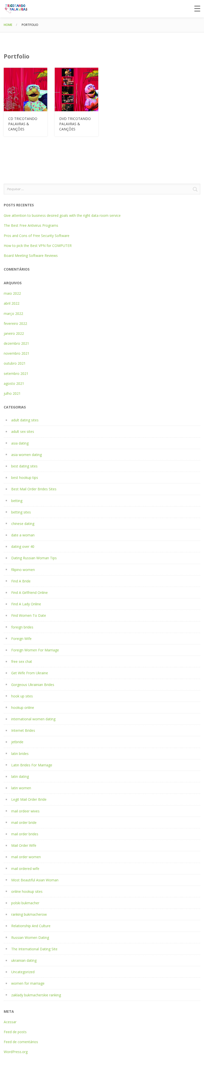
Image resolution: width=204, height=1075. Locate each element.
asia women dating (26, 454)
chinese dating (22, 523)
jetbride (17, 741)
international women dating (33, 719)
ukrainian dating (24, 960)
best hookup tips (24, 477)
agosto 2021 (14, 383)
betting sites (21, 512)
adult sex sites (22, 431)
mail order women (26, 856)
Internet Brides (23, 730)
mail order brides (24, 834)
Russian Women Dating (30, 937)
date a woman (23, 535)
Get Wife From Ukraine (29, 673)
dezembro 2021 (16, 343)
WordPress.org (16, 1051)
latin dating (20, 776)
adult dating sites (25, 420)
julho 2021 (12, 393)
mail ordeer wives (25, 811)
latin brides (20, 753)
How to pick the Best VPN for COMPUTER (38, 245)
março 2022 (13, 313)
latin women (21, 788)
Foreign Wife (21, 638)
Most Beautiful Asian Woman (34, 880)
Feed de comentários (21, 1041)
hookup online (22, 707)
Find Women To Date (28, 615)
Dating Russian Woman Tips (34, 558)
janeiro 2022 (14, 333)
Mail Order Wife (23, 845)
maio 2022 (12, 293)
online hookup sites (27, 891)
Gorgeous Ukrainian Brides (32, 684)
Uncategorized (23, 971)
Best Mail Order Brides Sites (33, 489)
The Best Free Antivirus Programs (31, 225)
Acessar (10, 1021)
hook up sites (22, 696)
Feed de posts (15, 1031)
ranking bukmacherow (29, 914)
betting (16, 500)
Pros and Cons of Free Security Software (36, 235)
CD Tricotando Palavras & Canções (22, 123)
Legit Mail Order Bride (29, 799)
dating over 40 (22, 546)
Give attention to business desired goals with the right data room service (62, 215)
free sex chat (21, 661)
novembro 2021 (16, 353)
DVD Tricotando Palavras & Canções (75, 123)
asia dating (20, 443)
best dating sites (24, 466)
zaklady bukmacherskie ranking (36, 995)
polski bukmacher (25, 903)
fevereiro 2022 (15, 323)
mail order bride (24, 822)
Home (8, 25)
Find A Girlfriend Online (29, 592)
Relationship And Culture (31, 925)
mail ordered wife (25, 868)
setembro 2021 (16, 373)
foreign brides (22, 627)
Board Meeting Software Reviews (31, 255)
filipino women (23, 569)
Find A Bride (21, 581)
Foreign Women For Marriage (35, 650)
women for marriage (28, 983)
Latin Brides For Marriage (31, 765)
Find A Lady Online (26, 604)
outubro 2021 (15, 363)
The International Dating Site (34, 949)
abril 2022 (11, 303)
